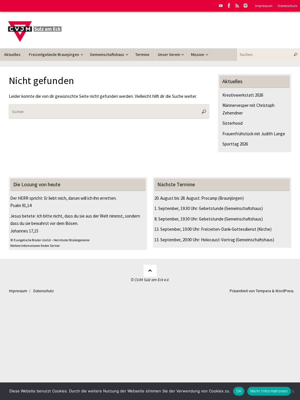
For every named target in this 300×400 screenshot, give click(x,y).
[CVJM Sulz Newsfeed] (237, 5)
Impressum (263, 5)
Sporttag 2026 (235, 144)
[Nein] (293, 391)
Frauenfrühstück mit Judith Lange (253, 133)
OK (239, 391)
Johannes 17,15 (24, 231)
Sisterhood (232, 123)
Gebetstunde (211, 208)
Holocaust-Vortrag (218, 239)
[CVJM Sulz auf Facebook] (229, 5)
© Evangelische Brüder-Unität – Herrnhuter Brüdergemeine (49, 240)
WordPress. (284, 290)
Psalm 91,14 (20, 205)
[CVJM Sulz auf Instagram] (245, 5)
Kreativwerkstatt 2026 (242, 95)
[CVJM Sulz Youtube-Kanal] (221, 5)
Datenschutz (287, 5)
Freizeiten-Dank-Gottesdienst (228, 229)
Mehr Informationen (269, 391)
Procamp (209, 198)
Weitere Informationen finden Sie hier (35, 246)
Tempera (263, 290)
